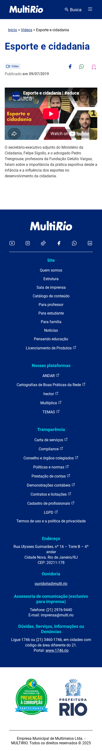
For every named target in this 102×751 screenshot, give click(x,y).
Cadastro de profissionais (49, 503)
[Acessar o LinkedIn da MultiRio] (90, 243)
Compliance (49, 449)
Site (51, 260)
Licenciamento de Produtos (49, 348)
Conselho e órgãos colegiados (49, 458)
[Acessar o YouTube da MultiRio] (12, 243)
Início (12, 30)
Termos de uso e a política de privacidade (51, 521)
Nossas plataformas (51, 365)
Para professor (51, 304)
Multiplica (49, 403)
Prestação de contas (49, 476)
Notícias (51, 330)
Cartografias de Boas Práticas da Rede (49, 385)
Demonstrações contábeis (49, 485)
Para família (51, 322)
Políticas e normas (49, 467)
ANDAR (49, 375)
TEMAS (49, 412)
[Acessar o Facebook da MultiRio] (59, 243)
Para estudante (51, 313)
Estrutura (51, 279)
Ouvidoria (51, 573)
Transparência (51, 429)
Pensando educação (51, 339)
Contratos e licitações (49, 494)
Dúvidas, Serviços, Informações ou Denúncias (51, 629)
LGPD (49, 512)
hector (49, 394)
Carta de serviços (49, 440)
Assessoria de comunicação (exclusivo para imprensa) (51, 599)
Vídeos (26, 30)
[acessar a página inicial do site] (26, 9)
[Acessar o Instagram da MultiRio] (28, 243)
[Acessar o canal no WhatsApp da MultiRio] (74, 243)
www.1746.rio (57, 650)
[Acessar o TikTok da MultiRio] (43, 243)
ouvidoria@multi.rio (51, 583)
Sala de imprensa (51, 287)
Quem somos (51, 270)
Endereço (51, 538)
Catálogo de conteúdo (51, 296)
